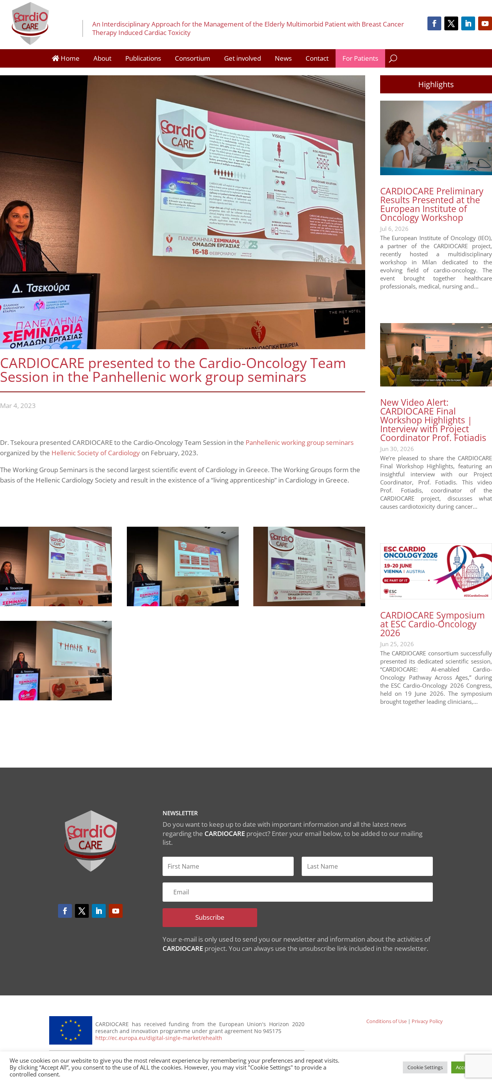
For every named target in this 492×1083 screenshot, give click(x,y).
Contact (317, 58)
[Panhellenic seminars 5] (56, 697)
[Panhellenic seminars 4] (309, 603)
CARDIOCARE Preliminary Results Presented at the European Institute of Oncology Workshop (432, 204)
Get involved (242, 58)
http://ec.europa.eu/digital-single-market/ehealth (158, 1038)
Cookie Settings (425, 1067)
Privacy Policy (427, 1021)
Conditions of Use (386, 1021)
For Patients (360, 58)
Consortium (192, 58)
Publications (143, 58)
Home (69, 58)
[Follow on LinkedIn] (468, 23)
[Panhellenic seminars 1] (56, 603)
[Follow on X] (451, 23)
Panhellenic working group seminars (300, 442)
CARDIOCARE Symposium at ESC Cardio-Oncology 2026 (432, 624)
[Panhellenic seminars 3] (183, 603)
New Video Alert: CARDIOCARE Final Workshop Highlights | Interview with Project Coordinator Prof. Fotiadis (433, 420)
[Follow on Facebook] (434, 23)
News (283, 58)
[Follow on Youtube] (485, 23)
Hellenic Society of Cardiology (96, 452)
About (102, 58)
